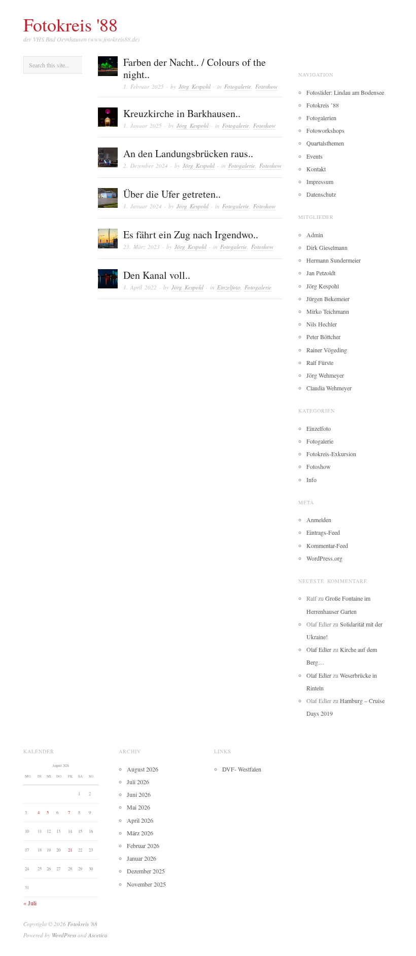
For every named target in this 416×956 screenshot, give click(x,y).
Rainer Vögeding (326, 350)
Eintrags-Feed (323, 532)
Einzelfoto (228, 287)
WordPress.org (324, 558)
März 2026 (140, 833)
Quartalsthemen (325, 143)
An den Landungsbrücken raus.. (188, 153)
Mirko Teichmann (327, 311)
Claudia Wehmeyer (329, 388)
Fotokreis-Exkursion (331, 454)
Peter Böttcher (323, 337)
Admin (314, 235)
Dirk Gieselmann (327, 247)
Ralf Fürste (319, 362)
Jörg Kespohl (195, 86)
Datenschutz (321, 194)
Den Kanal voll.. (156, 275)
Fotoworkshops (325, 130)
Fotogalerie (237, 86)
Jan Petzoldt (320, 273)
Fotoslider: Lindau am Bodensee (345, 92)
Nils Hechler (321, 324)
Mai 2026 (138, 807)
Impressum (319, 181)
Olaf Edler (318, 649)
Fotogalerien (321, 118)
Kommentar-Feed (327, 545)
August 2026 (142, 769)
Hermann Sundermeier (333, 260)
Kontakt (316, 169)
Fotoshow (266, 86)
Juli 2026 (138, 782)
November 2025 (146, 884)
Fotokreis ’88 (322, 105)
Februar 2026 (143, 845)
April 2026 (140, 820)
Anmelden (318, 520)
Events (314, 156)
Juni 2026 (139, 794)
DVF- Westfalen (241, 769)
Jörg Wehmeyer (325, 375)
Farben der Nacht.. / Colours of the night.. (194, 68)
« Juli (30, 903)
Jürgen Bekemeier (328, 299)
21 (70, 850)
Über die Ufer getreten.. (172, 194)
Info (311, 479)
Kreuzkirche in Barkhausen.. (181, 113)
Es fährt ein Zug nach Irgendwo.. (190, 234)
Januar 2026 (141, 858)
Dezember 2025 (146, 871)
